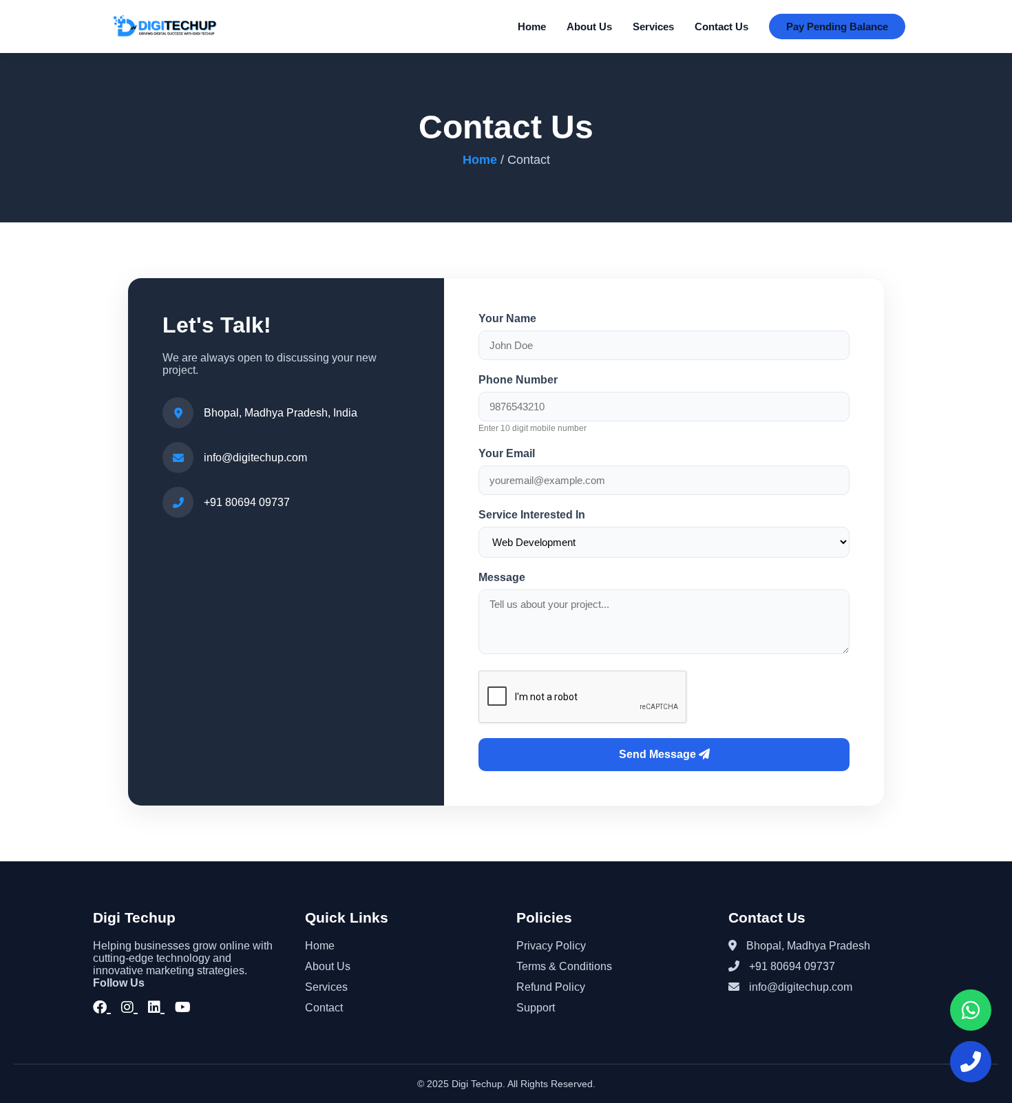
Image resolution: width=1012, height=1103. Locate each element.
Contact (324, 1007)
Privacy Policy (551, 946)
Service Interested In (531, 515)
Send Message (659, 754)
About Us (589, 26)
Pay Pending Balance (837, 26)
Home (532, 26)
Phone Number (518, 380)
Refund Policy (550, 987)
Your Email (506, 453)
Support (535, 1007)
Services (653, 26)
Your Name (507, 318)
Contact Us (721, 26)
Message (501, 577)
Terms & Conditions (564, 966)
